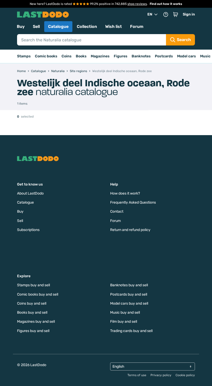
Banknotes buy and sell (129, 285)
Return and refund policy (130, 230)
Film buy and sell (123, 321)
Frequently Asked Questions (133, 202)
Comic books (46, 56)
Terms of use (136, 375)
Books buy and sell (32, 312)
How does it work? (125, 193)
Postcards (164, 56)
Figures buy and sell (33, 331)
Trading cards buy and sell (131, 331)
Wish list (113, 26)
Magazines (100, 56)
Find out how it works (166, 4)
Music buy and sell (125, 312)
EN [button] (149, 14)
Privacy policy (160, 375)
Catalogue (58, 26)
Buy (21, 26)
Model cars (186, 56)
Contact (116, 211)
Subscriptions (28, 230)
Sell (36, 26)
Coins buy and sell (31, 303)
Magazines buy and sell (36, 321)
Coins (67, 56)
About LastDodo (30, 193)
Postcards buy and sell (128, 294)
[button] (175, 14)
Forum (136, 26)
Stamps (24, 56)
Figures (120, 56)
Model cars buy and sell (129, 303)
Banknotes (141, 56)
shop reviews (137, 4)
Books (81, 56)
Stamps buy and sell (33, 285)
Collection (87, 26)
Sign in (189, 14)
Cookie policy (185, 375)
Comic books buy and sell (37, 294)
